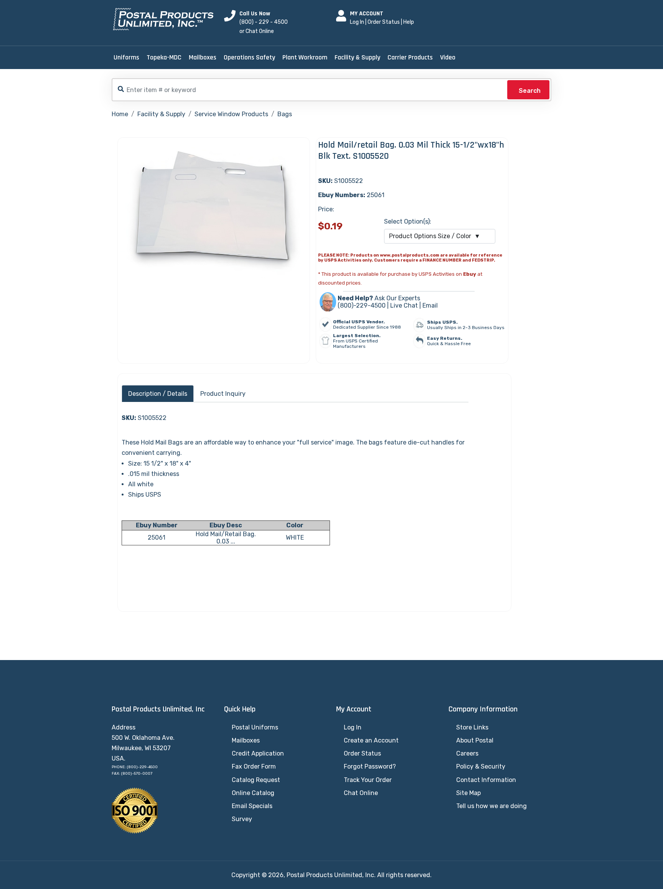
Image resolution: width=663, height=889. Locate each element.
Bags (284, 114)
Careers (467, 753)
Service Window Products (231, 114)
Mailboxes (202, 57)
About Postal (474, 740)
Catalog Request (256, 780)
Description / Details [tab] (157, 393)
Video (447, 57)
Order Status (384, 22)
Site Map (468, 793)
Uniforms (126, 57)
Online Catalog (253, 793)
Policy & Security (480, 766)
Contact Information (486, 780)
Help (408, 22)
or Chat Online (256, 31)
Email (430, 305)
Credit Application (258, 753)
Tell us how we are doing (491, 806)
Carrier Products (410, 57)
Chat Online (361, 793)
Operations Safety (249, 57)
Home (120, 114)
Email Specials (252, 806)
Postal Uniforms (255, 727)
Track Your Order (368, 780)
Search (530, 90)
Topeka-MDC (164, 57)
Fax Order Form (254, 766)
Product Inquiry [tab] (223, 393)
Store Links (472, 727)
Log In (357, 22)
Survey (242, 819)
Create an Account (371, 740)
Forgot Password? (370, 766)
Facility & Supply (357, 57)
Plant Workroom (304, 57)
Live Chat (404, 305)
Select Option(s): (407, 221)
